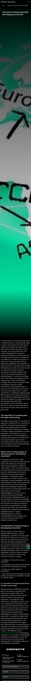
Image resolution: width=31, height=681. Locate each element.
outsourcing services (9, 633)
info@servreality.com (23, 656)
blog (3, 5)
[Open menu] (28, 2)
